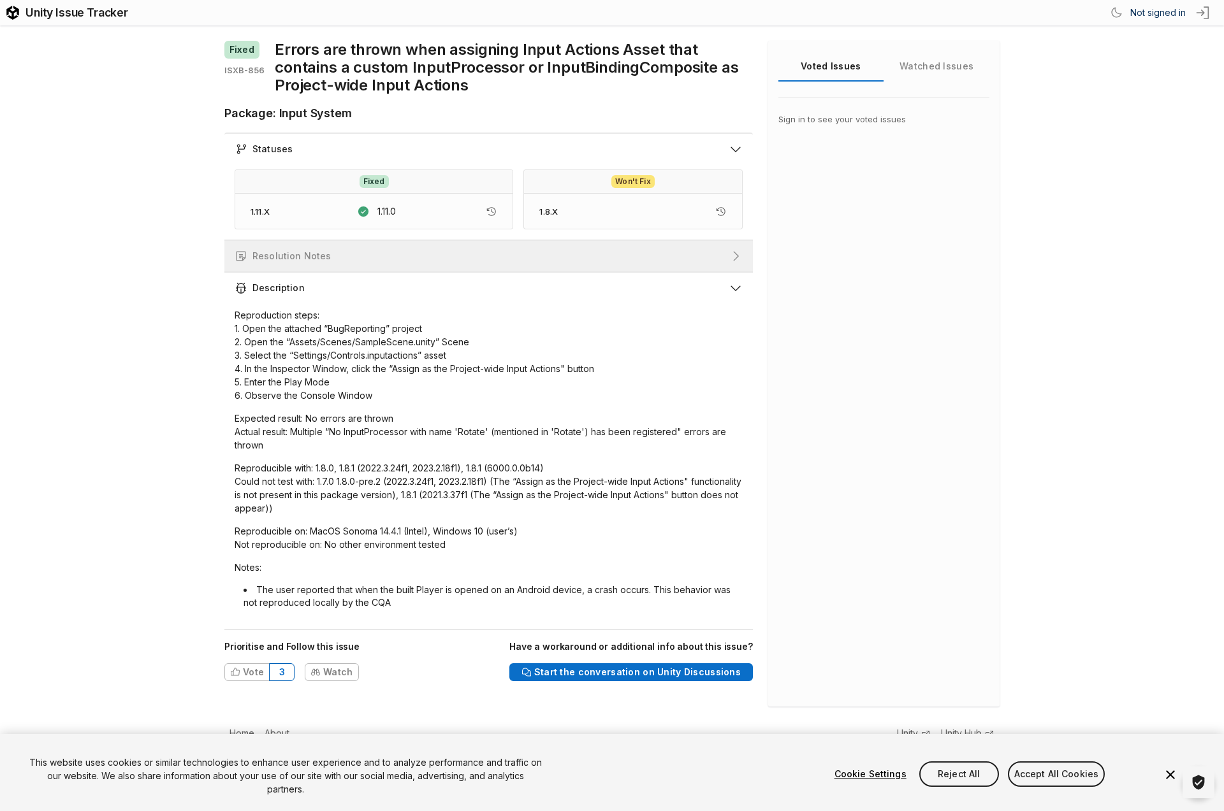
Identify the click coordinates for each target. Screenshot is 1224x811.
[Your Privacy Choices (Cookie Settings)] (1198, 782)
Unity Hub (961, 733)
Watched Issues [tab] (936, 66)
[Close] (1170, 775)
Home (241, 733)
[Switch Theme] (1116, 13)
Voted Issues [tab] (831, 66)
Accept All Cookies (1056, 773)
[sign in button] (1203, 12)
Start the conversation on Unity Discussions (637, 671)
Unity (907, 733)
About (277, 733)
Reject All (959, 773)
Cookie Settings (870, 773)
